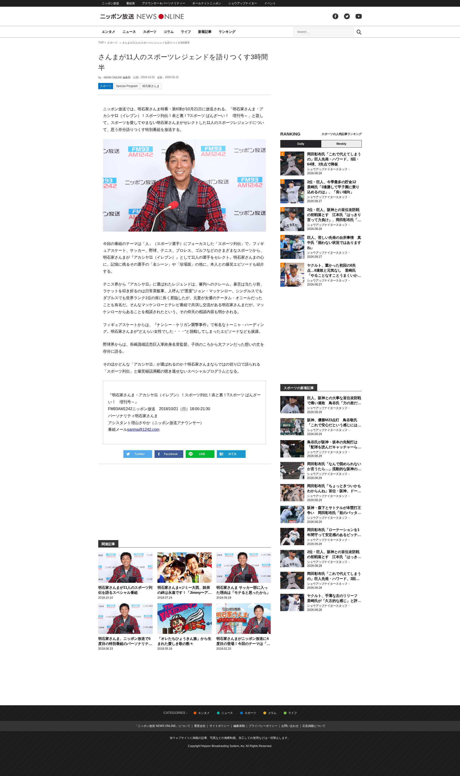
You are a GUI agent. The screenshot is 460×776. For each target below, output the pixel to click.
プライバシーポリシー (263, 726)
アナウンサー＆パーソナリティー (163, 3)
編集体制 (239, 726)
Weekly (341, 144)
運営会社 (200, 726)
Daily (300, 144)
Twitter (347, 16)
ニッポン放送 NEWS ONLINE (150, 16)
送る (200, 454)
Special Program (127, 86)
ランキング (227, 32)
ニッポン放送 (110, 3)
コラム (169, 32)
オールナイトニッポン (206, 3)
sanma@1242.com (143, 429)
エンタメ (108, 32)
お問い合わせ (290, 726)
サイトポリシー (219, 726)
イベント (270, 3)
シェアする (169, 454)
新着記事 (205, 32)
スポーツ (149, 32)
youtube (359, 16)
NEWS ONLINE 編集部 (117, 77)
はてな (231, 454)
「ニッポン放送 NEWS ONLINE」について (162, 726)
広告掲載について (313, 726)
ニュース (129, 32)
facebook (335, 16)
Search (359, 32)
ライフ (186, 32)
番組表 (130, 3)
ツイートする (137, 454)
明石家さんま (151, 86)
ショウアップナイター (242, 3)
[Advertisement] (321, 85)
